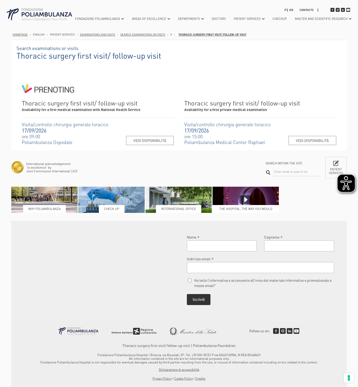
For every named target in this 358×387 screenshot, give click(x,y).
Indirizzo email (200, 258)
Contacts (307, 10)
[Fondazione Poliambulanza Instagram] (283, 331)
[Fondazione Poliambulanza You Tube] (296, 331)
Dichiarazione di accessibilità (179, 370)
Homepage (20, 34)
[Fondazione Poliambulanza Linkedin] (289, 331)
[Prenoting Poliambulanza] (48, 97)
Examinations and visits (97, 34)
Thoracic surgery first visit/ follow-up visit (212, 34)
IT (285, 10)
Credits (200, 378)
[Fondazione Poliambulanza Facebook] (276, 331)
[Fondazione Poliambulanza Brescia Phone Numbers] (39, 14)
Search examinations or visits (142, 34)
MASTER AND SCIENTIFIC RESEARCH (321, 19)
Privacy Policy (162, 378)
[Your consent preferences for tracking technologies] (349, 378)
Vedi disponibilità (149, 140)
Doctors (219, 19)
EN (291, 10)
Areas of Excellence (149, 19)
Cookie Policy (183, 378)
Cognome (273, 237)
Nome (193, 237)
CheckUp (280, 19)
